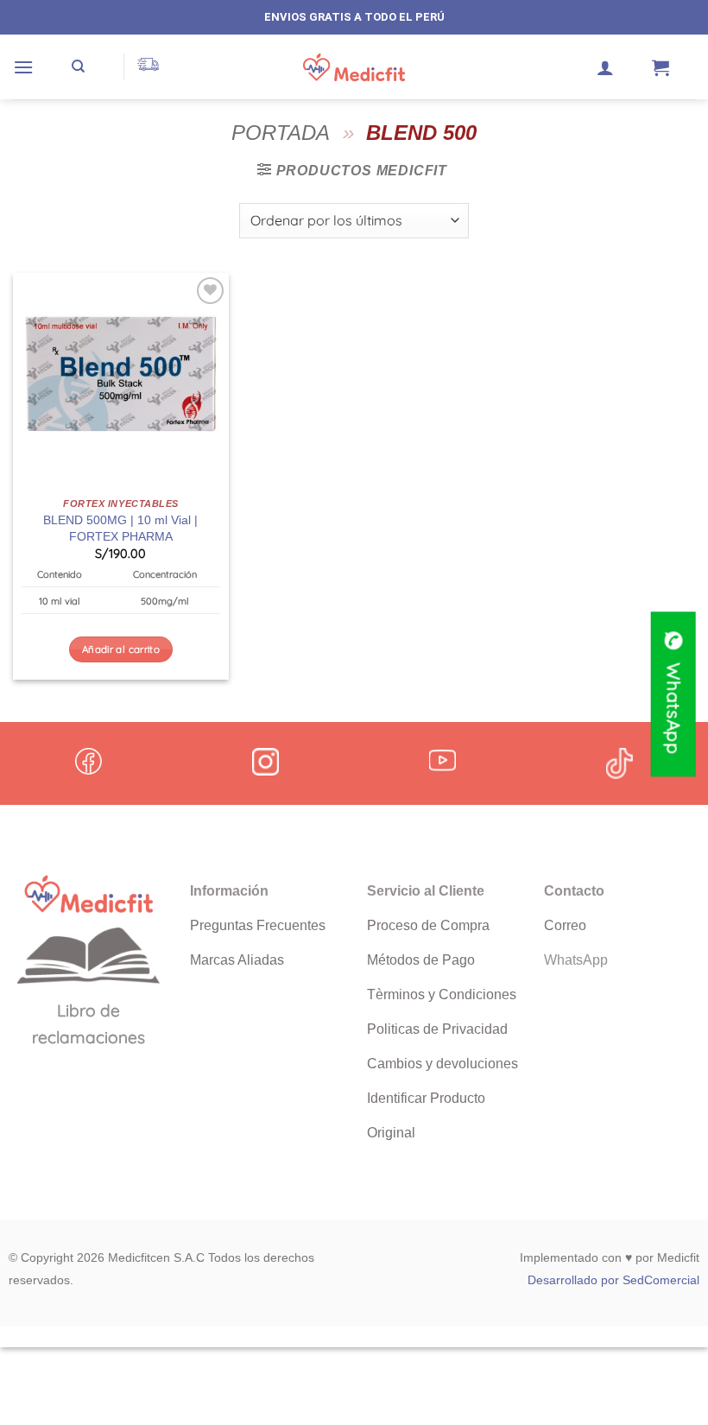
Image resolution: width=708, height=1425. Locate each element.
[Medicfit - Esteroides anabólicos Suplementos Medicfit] (354, 67)
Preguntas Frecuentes (258, 925)
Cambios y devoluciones (442, 1063)
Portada (280, 132)
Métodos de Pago (421, 960)
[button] (23, 67)
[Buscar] (78, 66)
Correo (565, 925)
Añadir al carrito (121, 649)
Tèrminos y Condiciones (441, 994)
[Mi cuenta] (605, 67)
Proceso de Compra (428, 925)
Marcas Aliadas (237, 960)
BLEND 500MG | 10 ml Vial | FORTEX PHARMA (120, 528)
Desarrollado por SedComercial (613, 1280)
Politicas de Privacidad (437, 1029)
